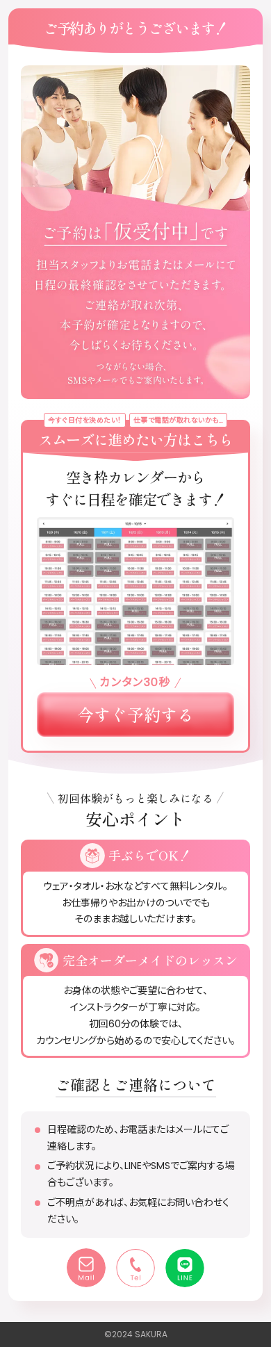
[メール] (86, 1267)
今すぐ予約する (135, 714)
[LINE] (184, 1267)
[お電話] (135, 1267)
